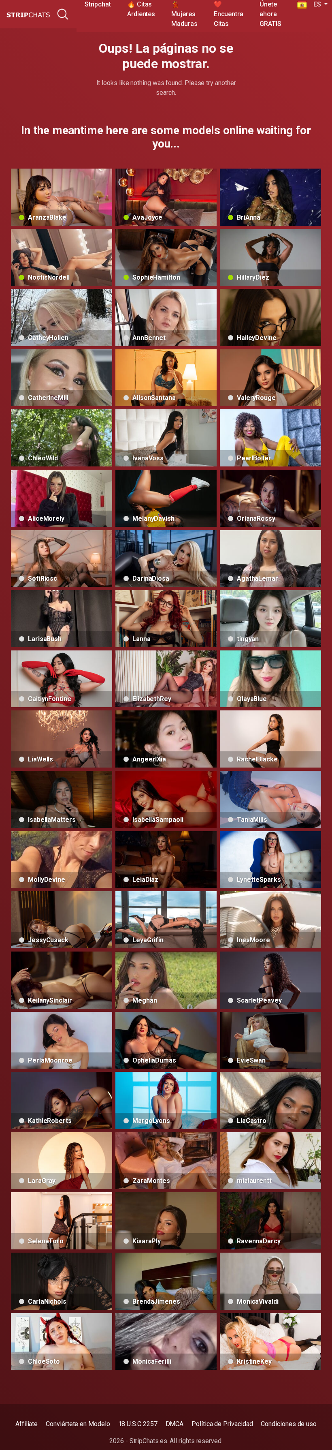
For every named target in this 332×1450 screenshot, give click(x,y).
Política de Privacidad (222, 1424)
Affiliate (26, 1424)
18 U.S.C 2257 (137, 1424)
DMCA (175, 1424)
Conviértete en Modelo (78, 1424)
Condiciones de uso (289, 1424)
